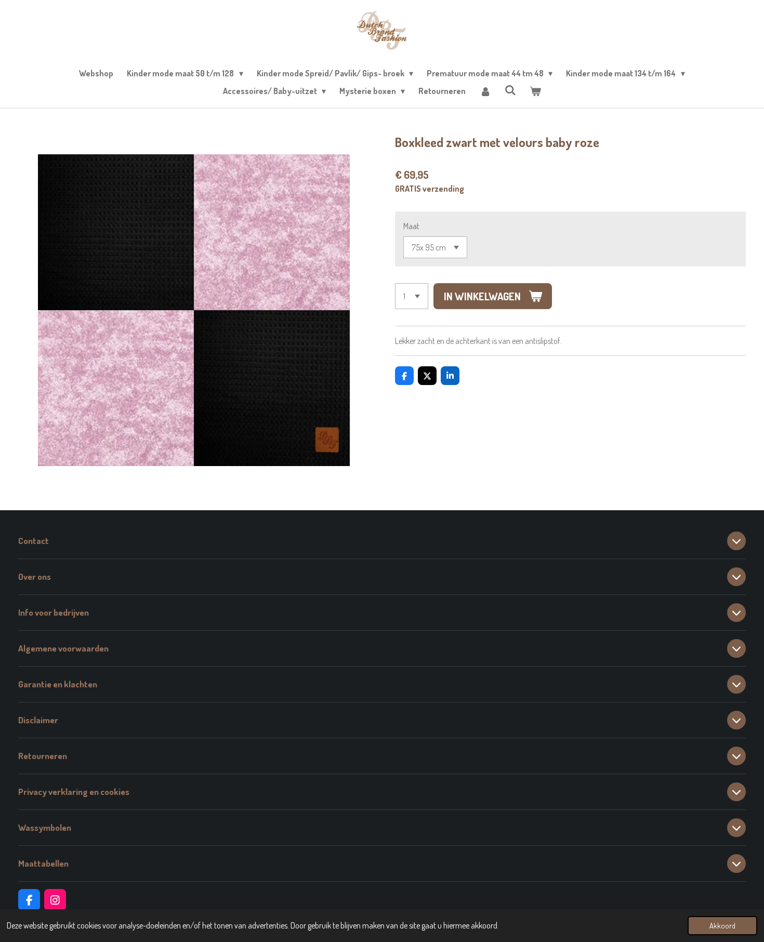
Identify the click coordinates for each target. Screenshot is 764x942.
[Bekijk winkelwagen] (535, 91)
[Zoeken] (510, 90)
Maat (411, 226)
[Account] (484, 91)
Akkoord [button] (722, 925)
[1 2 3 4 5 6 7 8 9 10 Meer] (411, 296)
